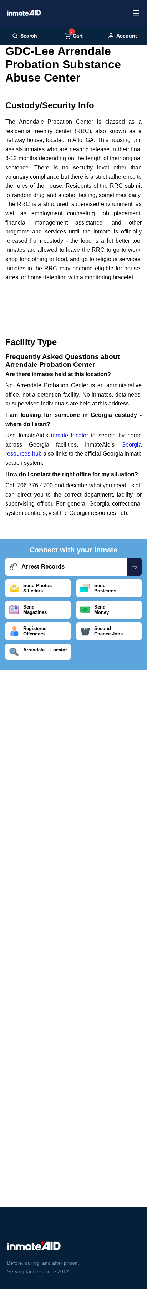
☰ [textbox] (136, 13)
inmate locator (69, 435)
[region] (73, 303)
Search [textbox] (28, 36)
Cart (77, 36)
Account (126, 36)
